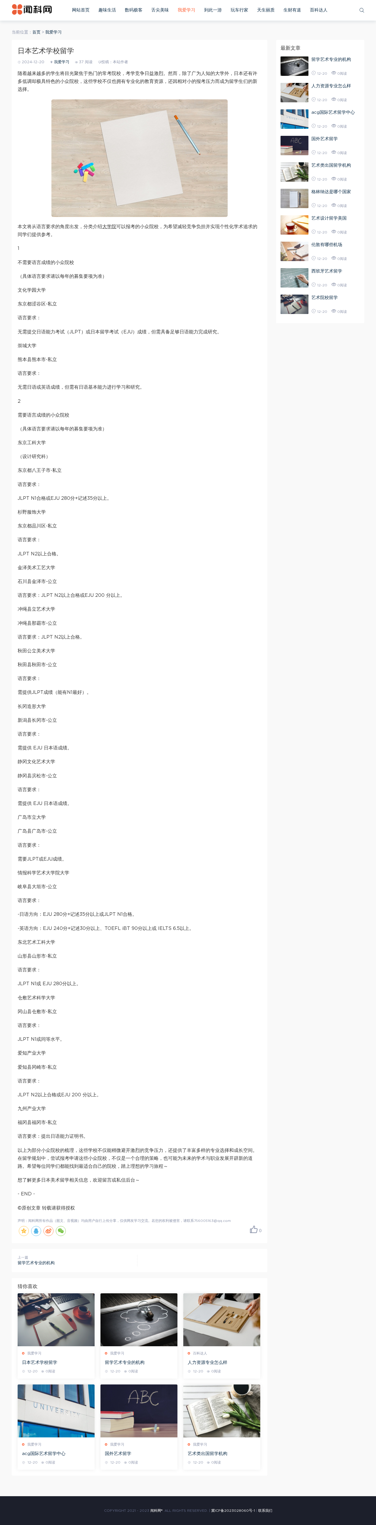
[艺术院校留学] (294, 304)
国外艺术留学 (118, 1453)
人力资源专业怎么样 (207, 1362)
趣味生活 (107, 10)
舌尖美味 (160, 10)
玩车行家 (239, 10)
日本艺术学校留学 (39, 1362)
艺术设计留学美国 (329, 218)
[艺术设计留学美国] (294, 225)
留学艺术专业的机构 (36, 1263)
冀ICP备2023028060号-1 (233, 1510)
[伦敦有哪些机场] (294, 251)
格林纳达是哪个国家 (331, 192)
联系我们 (265, 1510)
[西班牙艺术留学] (294, 278)
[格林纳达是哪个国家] (294, 198)
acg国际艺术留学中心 (44, 1453)
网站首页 (81, 10)
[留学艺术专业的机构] (138, 1319)
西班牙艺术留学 (326, 271)
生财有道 (292, 10)
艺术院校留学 (324, 297)
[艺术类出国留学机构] (221, 1410)
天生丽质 (266, 10)
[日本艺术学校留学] (56, 1319)
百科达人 (319, 10)
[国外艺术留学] (138, 1410)
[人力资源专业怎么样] (221, 1319)
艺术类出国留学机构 (207, 1453)
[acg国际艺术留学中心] (56, 1410)
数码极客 (133, 10)
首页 (36, 32)
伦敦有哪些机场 (326, 245)
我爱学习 (186, 10)
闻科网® (156, 1510)
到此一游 (213, 10)
